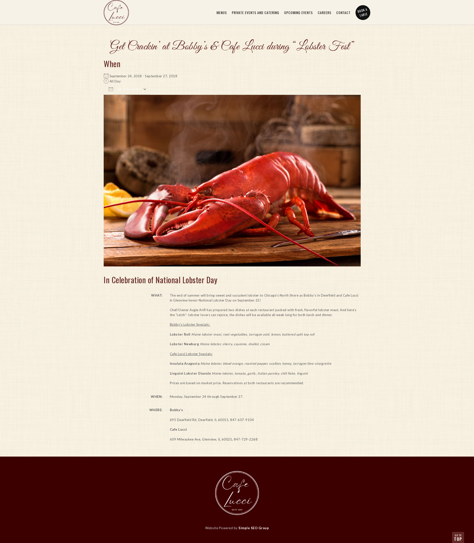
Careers (324, 12)
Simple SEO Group (253, 528)
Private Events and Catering (255, 12)
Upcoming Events (298, 12)
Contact (343, 12)
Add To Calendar (128, 89)
